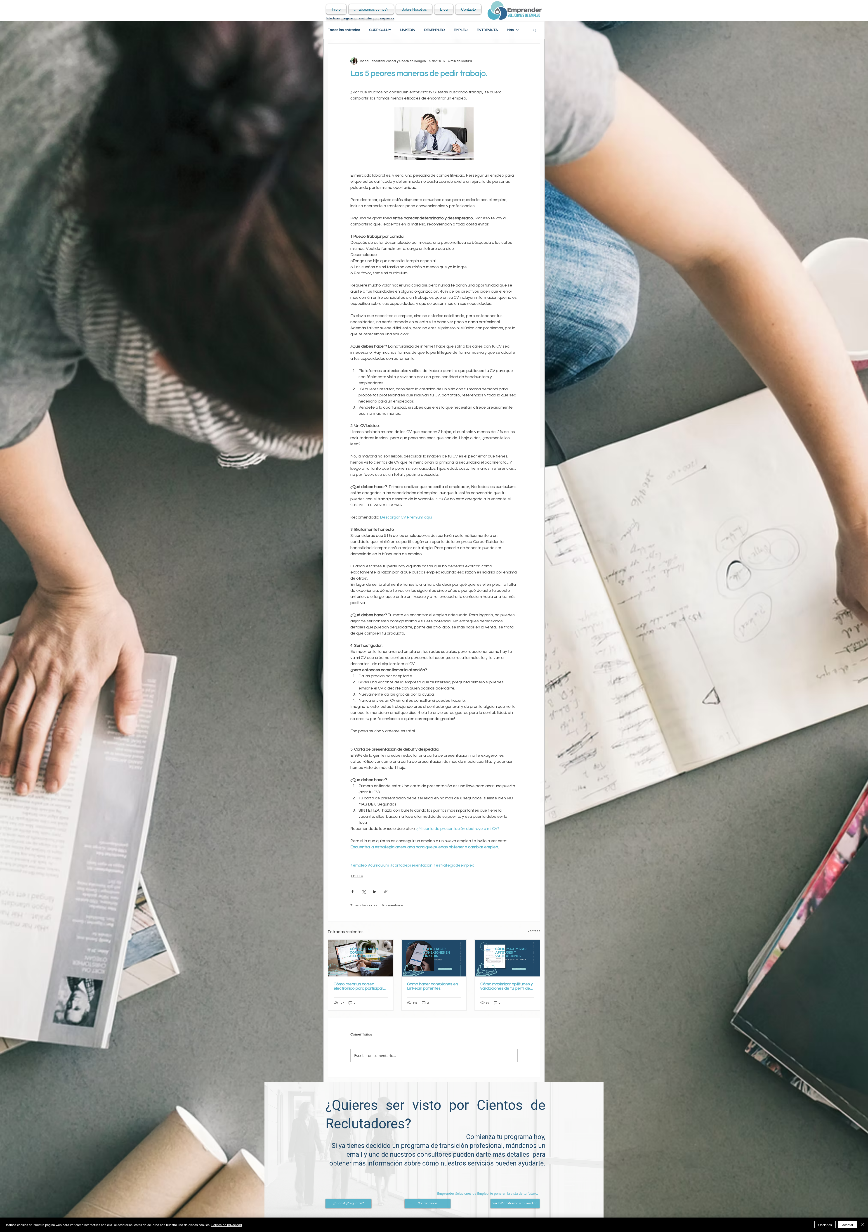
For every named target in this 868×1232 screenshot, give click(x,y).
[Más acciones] (515, 61)
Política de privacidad (226, 1225)
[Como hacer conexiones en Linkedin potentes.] (434, 958)
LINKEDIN (407, 30)
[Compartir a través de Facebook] (352, 891)
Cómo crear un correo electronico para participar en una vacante (358, 986)
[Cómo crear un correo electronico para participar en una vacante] (360, 958)
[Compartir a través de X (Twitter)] (363, 891)
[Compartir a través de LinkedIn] (375, 891)
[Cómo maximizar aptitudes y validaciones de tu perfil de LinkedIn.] (507, 958)
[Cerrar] (862, 1224)
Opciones (825, 1225)
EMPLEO (461, 30)
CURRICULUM (380, 30)
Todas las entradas (344, 30)
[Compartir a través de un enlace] (386, 891)
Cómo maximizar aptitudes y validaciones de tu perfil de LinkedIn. (506, 986)
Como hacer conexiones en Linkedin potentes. (432, 986)
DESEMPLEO (434, 30)
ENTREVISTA (487, 30)
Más (510, 30)
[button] (534, 30)
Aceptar (847, 1225)
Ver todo (534, 931)
